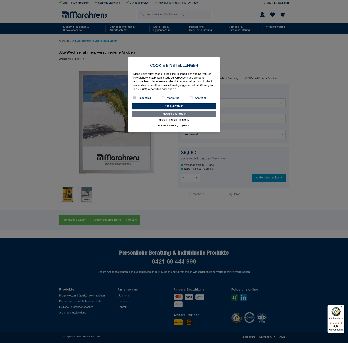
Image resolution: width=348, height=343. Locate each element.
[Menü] (342, 307)
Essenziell (144, 98)
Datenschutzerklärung (168, 126)
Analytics (200, 98)
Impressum (185, 126)
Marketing (173, 98)
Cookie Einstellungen (174, 120)
